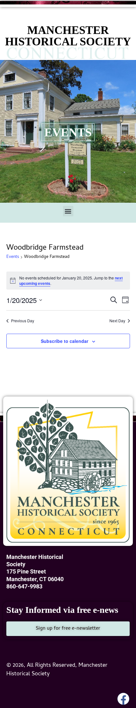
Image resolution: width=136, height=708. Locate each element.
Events (12, 257)
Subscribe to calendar (64, 341)
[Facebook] (123, 699)
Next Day (117, 320)
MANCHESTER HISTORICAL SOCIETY (68, 36)
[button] (68, 211)
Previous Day (22, 320)
